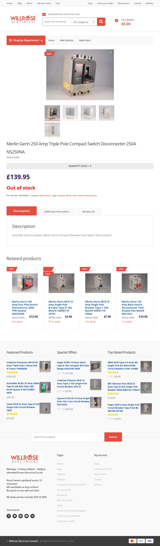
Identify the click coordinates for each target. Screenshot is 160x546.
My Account (123, 3)
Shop (90, 3)
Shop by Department (26, 40)
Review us (62, 495)
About (29, 3)
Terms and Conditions (68, 515)
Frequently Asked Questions (71, 484)
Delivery (149, 3)
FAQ (58, 3)
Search (113, 436)
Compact (61, 195)
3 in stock (96, 295)
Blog (20, 3)
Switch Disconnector (87, 195)
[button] (111, 53)
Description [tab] (21, 211)
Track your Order (105, 3)
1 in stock (133, 295)
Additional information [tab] (56, 211)
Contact (137, 3)
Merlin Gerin (45, 195)
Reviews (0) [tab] (88, 211)
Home (9, 3)
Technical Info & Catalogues (71, 510)
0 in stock (23, 295)
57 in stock (62, 298)
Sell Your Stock (44, 3)
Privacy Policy (64, 489)
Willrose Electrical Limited (23, 541)
